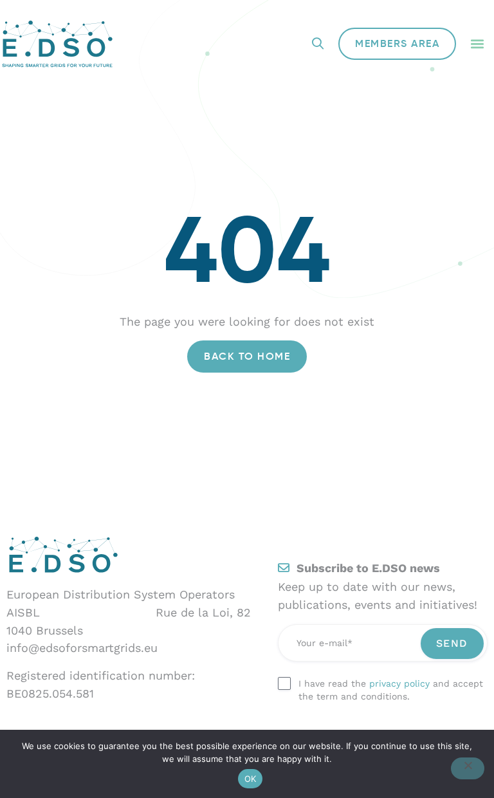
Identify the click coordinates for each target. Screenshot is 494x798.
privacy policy (399, 683)
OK (250, 779)
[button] (477, 44)
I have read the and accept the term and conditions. (390, 689)
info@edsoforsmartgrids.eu (82, 647)
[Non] (467, 768)
